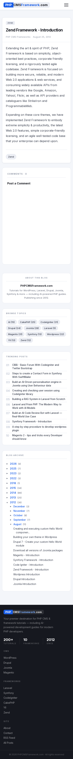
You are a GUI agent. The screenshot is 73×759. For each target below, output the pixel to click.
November (19, 510)
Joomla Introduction (26, 584)
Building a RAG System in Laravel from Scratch (38, 399)
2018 (13, 483)
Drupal (7, 662)
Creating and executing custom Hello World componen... (39, 530)
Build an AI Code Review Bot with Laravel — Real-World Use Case (37, 415)
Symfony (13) (35, 334)
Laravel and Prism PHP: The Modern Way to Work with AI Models (36, 406)
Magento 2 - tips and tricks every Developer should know (37, 437)
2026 (13, 463)
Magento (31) (15, 334)
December (19, 506)
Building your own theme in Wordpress (36, 537)
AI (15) (11, 322)
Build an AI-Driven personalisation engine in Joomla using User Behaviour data (36, 384)
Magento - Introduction (28, 555)
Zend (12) (26, 340)
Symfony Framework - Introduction (32, 421)
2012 (13, 502)
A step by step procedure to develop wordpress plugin (39, 428)
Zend (11, 156)
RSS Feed (9, 737)
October (18, 515)
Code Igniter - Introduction (29, 564)
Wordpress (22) (55, 334)
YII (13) (11, 340)
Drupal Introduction (25, 579)
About (7, 727)
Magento (9, 672)
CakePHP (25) (27, 322)
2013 (13, 497)
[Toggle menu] (66, 4)
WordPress (10, 657)
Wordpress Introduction (28, 574)
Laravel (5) (50, 328)
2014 (13, 492)
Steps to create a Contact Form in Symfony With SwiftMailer (37, 375)
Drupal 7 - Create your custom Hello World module (39, 543)
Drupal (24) (14, 328)
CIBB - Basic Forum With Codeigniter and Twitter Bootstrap (35, 366)
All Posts (8, 742)
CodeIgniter (10, 697)
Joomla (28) (32, 328)
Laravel (8, 687)
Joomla (8, 667)
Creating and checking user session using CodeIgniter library (36, 392)
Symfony (9, 692)
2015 (13, 487)
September (19, 519)
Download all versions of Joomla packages (39, 550)
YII (5, 707)
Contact (8, 732)
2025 (13, 468)
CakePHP (9, 702)
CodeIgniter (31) (49, 322)
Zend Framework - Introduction (32, 569)
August (17, 524)
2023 (13, 473)
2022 (13, 478)
